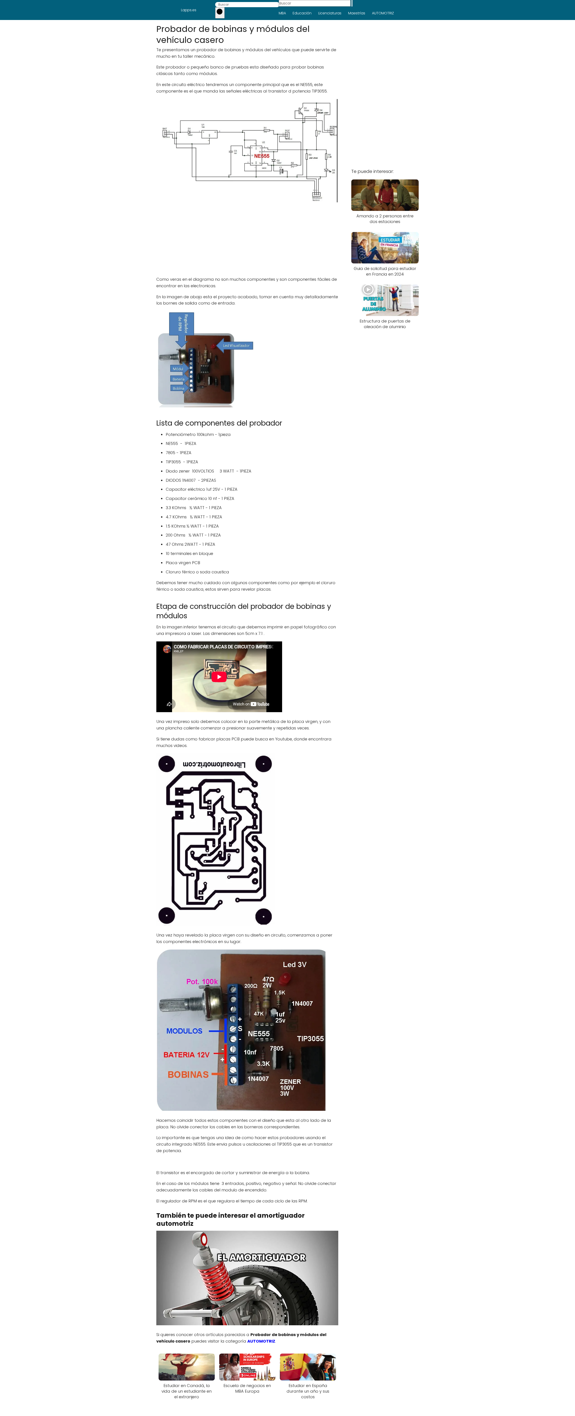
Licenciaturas (329, 13)
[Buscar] (220, 12)
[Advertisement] (247, 240)
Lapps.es (188, 10)
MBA (282, 13)
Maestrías (356, 13)
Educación (302, 13)
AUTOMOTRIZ (383, 13)
